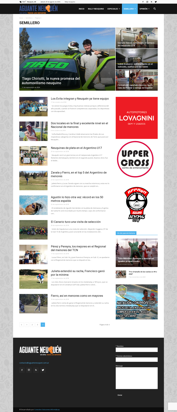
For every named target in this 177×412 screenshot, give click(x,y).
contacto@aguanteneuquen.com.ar (34, 363)
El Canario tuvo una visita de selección (76, 221)
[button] (154, 9)
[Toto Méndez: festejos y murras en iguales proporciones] (137, 252)
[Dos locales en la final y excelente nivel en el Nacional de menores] (33, 131)
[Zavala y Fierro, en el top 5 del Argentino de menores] (33, 180)
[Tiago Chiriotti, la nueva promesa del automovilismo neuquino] (67, 59)
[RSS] (151, 2)
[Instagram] (147, 2)
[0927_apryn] (137, 225)
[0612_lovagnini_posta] (137, 138)
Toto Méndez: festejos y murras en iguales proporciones (136, 259)
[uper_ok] (135, 177)
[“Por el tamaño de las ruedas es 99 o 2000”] (121, 274)
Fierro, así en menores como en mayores (77, 295)
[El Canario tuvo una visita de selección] (33, 230)
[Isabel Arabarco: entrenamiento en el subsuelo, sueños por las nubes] (137, 59)
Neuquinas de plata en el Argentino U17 (76, 148)
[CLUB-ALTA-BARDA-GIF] (137, 318)
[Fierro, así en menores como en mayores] (33, 303)
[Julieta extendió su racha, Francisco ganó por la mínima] (33, 279)
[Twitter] (156, 2)
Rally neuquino (70, 2)
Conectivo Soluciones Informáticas (47, 409)
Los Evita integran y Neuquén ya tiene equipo (80, 98)
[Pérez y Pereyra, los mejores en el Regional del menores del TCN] (33, 254)
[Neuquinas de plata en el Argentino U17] (33, 156)
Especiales (113, 9)
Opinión (143, 9)
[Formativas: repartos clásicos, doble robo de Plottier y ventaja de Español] (137, 80)
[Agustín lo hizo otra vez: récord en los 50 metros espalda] (33, 205)
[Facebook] (143, 2)
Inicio (81, 9)
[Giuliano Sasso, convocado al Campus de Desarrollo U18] (137, 38)
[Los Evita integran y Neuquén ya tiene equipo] (33, 106)
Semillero (129, 9)
